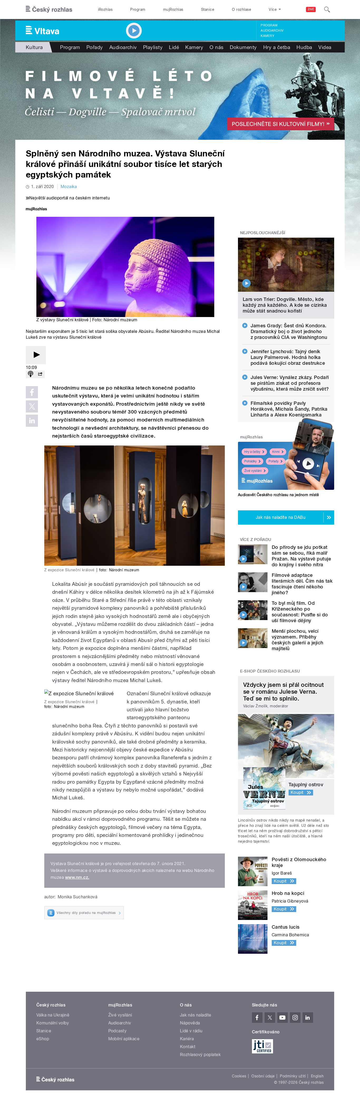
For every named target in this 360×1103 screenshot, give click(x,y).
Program (137, 9)
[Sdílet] (40, 374)
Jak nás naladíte (195, 1015)
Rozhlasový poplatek (200, 1054)
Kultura (34, 47)
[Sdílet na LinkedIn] (32, 421)
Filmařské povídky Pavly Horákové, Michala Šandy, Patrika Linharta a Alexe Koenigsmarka (289, 409)
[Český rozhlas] (49, 9)
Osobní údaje (263, 1076)
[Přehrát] (36, 355)
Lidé (174, 47)
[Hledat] (327, 9)
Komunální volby (52, 1022)
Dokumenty (243, 47)
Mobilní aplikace (124, 1038)
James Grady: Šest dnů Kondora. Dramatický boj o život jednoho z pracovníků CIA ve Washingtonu (289, 331)
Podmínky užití (293, 1076)
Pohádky (250, 461)
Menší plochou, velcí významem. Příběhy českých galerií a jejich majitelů (297, 639)
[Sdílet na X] (32, 406)
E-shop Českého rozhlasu (270, 671)
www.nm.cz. (77, 877)
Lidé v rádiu (191, 1030)
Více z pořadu (255, 539)
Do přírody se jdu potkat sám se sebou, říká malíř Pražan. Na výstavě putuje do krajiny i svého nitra (301, 555)
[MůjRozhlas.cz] (36, 209)
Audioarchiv (272, 30)
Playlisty (153, 47)
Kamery (267, 36)
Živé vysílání (253, 471)
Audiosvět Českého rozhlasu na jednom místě (278, 495)
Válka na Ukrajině (52, 1015)
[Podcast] (30, 374)
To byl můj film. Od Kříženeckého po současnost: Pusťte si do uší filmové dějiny (300, 611)
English (317, 1076)
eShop (42, 1038)
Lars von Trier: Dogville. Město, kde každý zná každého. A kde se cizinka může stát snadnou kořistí (285, 305)
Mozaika (69, 186)
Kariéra (187, 1038)
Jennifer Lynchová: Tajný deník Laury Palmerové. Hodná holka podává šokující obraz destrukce (288, 357)
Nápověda (190, 1022)
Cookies (239, 1076)
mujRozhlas (173, 9)
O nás (216, 47)
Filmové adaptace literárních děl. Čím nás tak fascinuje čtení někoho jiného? (302, 583)
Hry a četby (252, 452)
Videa (324, 47)
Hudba (304, 47)
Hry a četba (276, 47)
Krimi (276, 452)
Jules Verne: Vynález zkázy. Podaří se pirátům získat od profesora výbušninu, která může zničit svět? (290, 383)
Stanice (207, 9)
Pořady (94, 47)
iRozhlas (105, 9)
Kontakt (187, 1046)
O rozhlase (241, 9)
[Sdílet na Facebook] (32, 392)
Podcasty (117, 1030)
